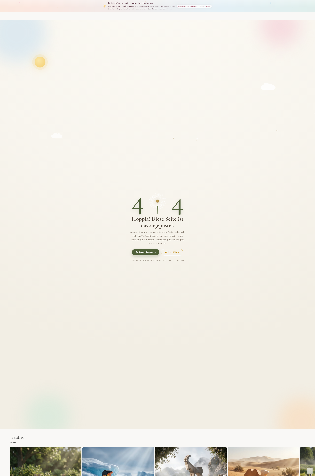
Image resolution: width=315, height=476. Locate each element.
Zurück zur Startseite (146, 252)
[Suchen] (293, 16)
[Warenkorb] (303, 16)
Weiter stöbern (172, 252)
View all (13, 442)
